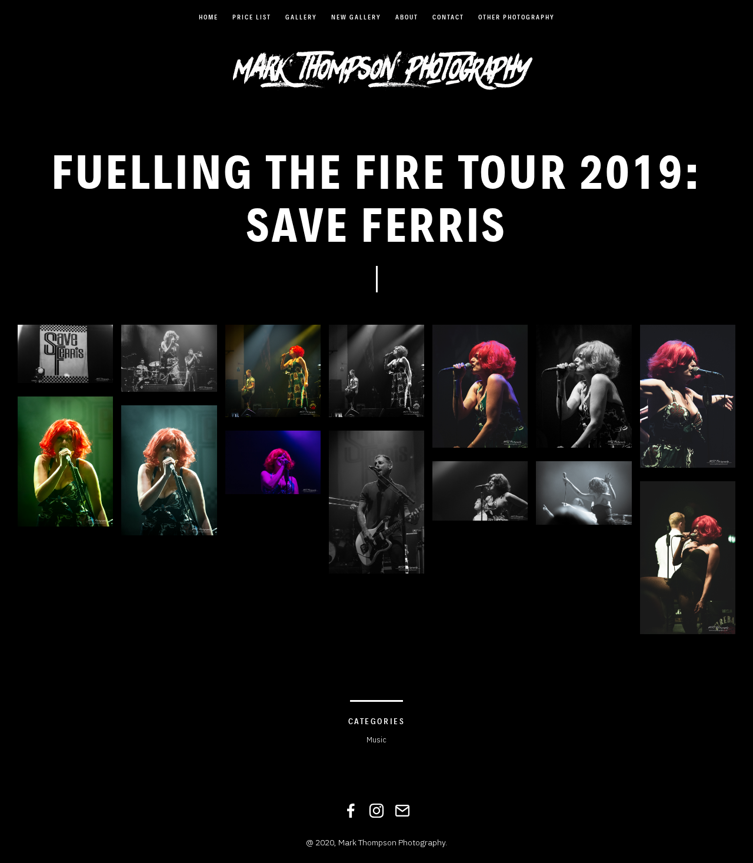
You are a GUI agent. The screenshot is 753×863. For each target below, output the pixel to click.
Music (376, 740)
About (406, 17)
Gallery (301, 17)
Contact (448, 17)
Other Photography (516, 17)
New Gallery (356, 17)
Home (208, 17)
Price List (251, 17)
